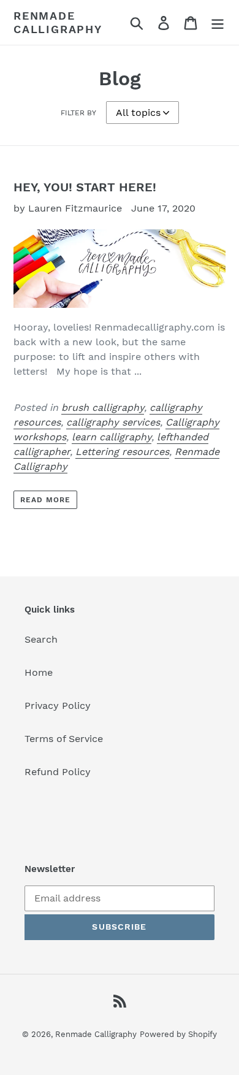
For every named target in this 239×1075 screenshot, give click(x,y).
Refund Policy (58, 772)
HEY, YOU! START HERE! (84, 187)
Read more (45, 499)
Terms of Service (64, 738)
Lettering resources (122, 451)
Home (39, 672)
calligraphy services (113, 422)
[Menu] (217, 22)
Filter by (78, 113)
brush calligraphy (102, 407)
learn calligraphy (111, 437)
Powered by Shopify (178, 1034)
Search (41, 639)
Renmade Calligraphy (57, 22)
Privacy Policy (58, 705)
